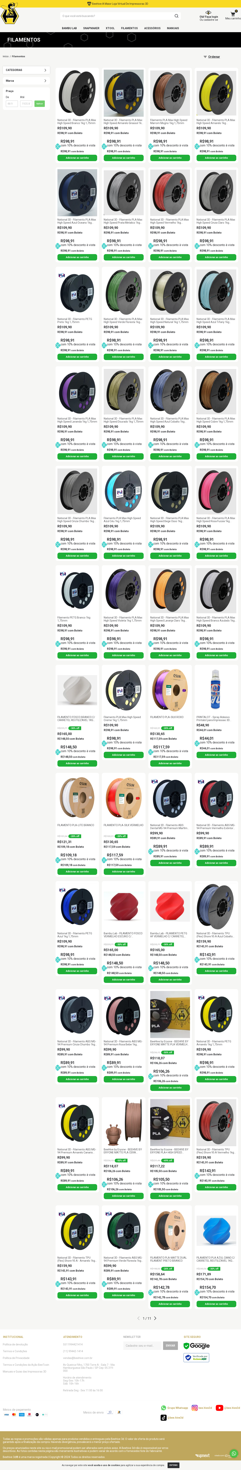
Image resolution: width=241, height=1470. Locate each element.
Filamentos (129, 28)
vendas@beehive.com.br (77, 1358)
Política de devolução (15, 1344)
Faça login (211, 16)
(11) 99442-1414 (73, 1351)
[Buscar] (176, 16)
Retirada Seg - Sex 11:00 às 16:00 (83, 1390)
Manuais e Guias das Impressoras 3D (24, 1371)
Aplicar (39, 104)
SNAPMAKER (91, 28)
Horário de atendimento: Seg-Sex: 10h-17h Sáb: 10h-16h (77, 1380)
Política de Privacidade (16, 1358)
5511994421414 (73, 1344)
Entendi (173, 1465)
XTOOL (110, 28)
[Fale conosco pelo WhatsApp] (234, 1453)
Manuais (173, 28)
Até (22, 97)
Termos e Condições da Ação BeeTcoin (26, 1364)
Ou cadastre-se (209, 19)
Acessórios (152, 28)
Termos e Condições (15, 1351)
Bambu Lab (69, 28)
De (7, 97)
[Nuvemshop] (226, 1457)
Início (6, 56)
